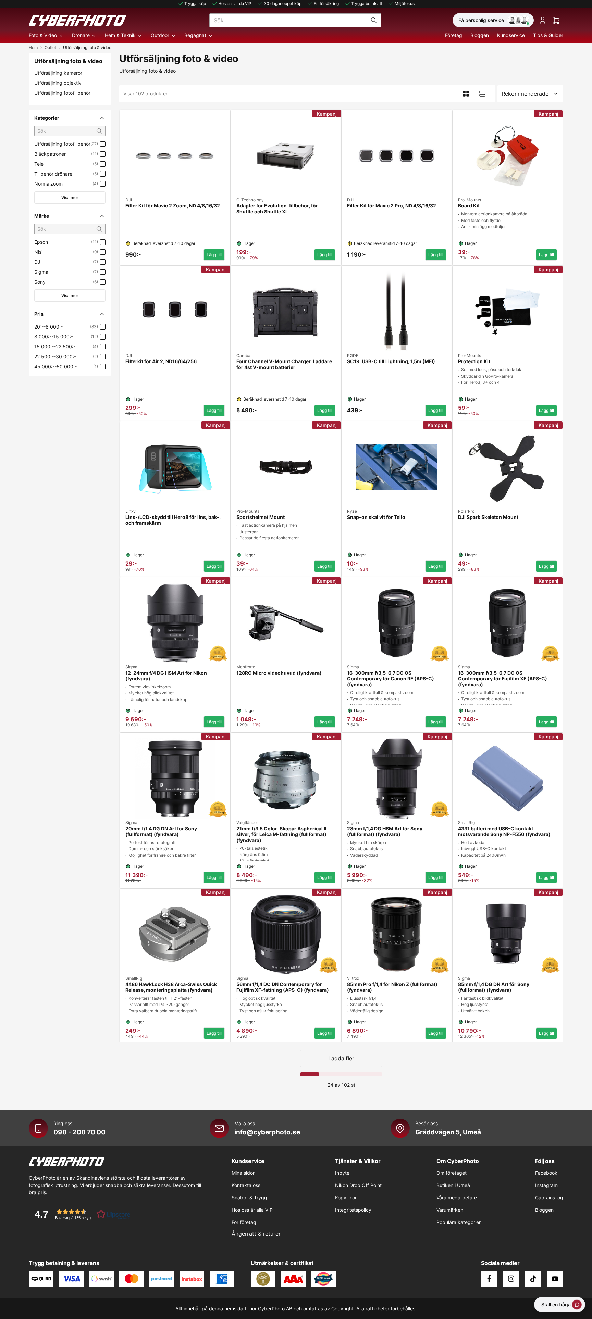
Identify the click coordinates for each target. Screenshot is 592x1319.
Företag (453, 35)
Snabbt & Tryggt (250, 1197)
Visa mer (69, 197)
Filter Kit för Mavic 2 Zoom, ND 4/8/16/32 (172, 206)
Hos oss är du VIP (234, 3)
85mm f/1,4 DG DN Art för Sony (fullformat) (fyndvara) (493, 987)
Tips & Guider (548, 35)
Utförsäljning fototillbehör (62, 93)
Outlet (50, 47)
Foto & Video (43, 35)
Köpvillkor (346, 1197)
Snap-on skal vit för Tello (376, 517)
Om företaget (451, 1173)
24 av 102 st (341, 1085)
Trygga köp (195, 3)
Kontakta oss (246, 1185)
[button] (80, 1214)
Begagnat (195, 35)
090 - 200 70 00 (79, 1132)
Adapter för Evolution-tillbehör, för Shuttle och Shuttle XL (277, 208)
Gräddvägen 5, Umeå (448, 1132)
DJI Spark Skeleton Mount (488, 517)
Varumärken (449, 1210)
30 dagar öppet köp (282, 3)
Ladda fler (341, 1058)
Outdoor (160, 35)
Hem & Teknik (120, 35)
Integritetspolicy (353, 1210)
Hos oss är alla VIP (252, 1210)
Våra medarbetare (456, 1197)
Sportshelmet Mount (260, 517)
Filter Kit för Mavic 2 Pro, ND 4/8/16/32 (391, 206)
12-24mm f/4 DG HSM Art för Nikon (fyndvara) (166, 675)
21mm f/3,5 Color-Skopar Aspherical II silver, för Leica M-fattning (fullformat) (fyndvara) (281, 834)
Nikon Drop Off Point (358, 1185)
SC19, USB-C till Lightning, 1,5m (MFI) (391, 361)
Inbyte (342, 1173)
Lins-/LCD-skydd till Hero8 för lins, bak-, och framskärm (173, 520)
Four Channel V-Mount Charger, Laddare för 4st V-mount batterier (284, 364)
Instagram (546, 1185)
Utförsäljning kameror (58, 73)
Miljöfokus (405, 3)
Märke (41, 216)
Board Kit (469, 206)
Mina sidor (243, 1173)
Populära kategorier (458, 1222)
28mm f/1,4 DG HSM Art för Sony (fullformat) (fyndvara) (384, 831)
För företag (244, 1222)
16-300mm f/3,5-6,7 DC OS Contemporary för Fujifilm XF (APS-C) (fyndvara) (502, 678)
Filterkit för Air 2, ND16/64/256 (161, 361)
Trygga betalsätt (366, 3)
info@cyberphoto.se (267, 1132)
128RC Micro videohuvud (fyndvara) (279, 673)
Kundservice (511, 35)
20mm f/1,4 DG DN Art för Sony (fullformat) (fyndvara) (161, 831)
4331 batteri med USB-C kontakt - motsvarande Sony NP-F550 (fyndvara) (504, 831)
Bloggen (479, 35)
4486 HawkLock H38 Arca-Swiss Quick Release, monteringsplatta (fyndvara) (171, 987)
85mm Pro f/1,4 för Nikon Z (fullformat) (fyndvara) (392, 987)
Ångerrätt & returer (256, 1233)
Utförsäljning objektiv (58, 83)
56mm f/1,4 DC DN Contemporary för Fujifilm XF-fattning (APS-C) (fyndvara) (282, 987)
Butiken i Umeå (453, 1185)
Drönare (81, 35)
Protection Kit (474, 361)
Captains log (549, 1197)
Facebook (546, 1173)
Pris (39, 314)
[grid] (341, 574)
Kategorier (46, 118)
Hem (33, 47)
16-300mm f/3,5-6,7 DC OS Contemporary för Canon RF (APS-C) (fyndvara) (390, 678)
